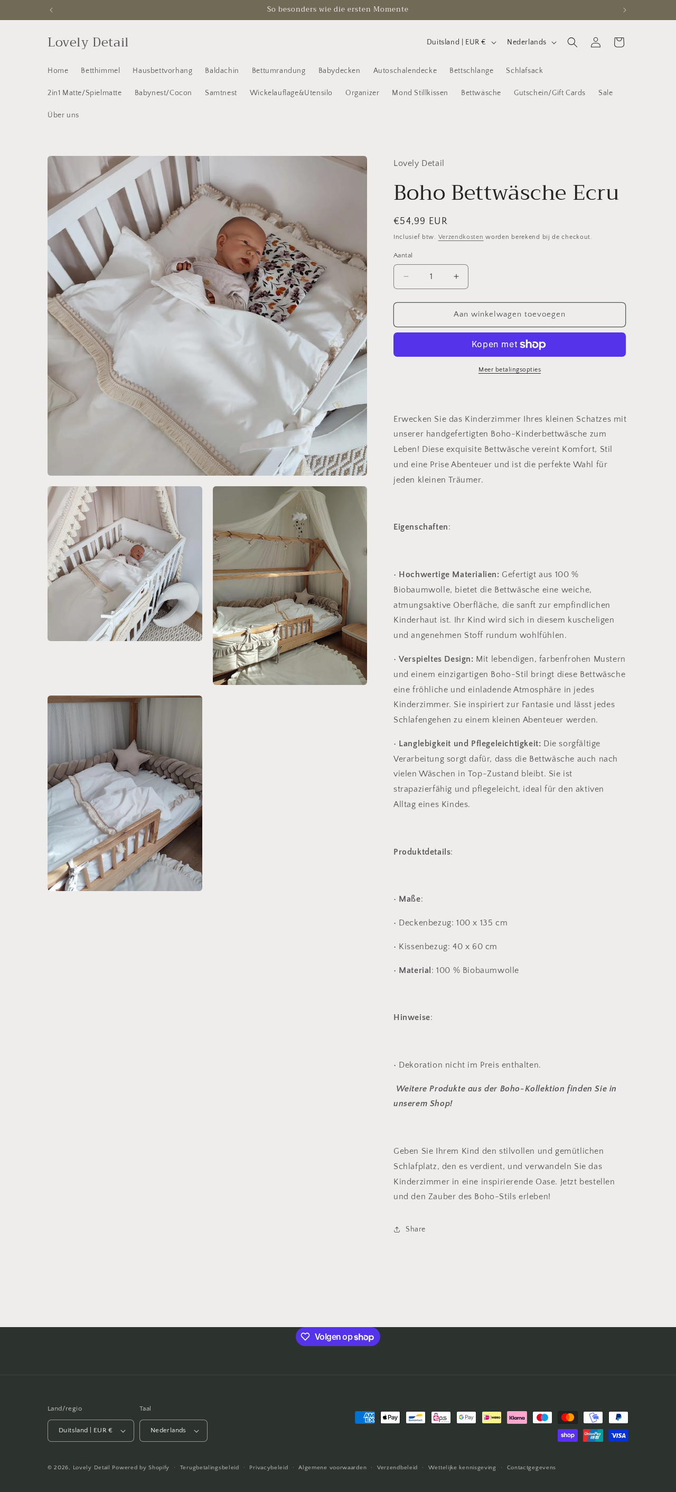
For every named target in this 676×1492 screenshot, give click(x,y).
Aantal (402, 255)
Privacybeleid (268, 1468)
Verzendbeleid (397, 1468)
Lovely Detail (91, 1468)
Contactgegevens (532, 1468)
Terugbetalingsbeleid (209, 1468)
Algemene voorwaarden (332, 1468)
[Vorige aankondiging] (51, 10)
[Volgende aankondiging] (624, 10)
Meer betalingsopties (509, 369)
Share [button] (416, 1229)
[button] (572, 42)
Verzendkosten (461, 237)
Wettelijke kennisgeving (462, 1468)
